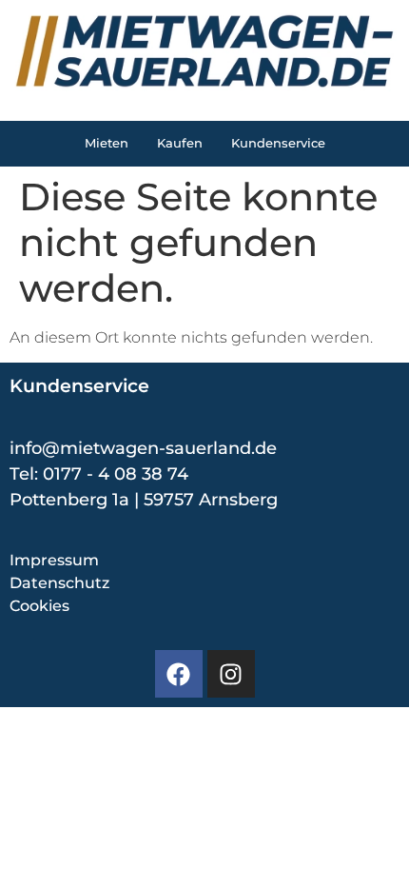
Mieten (106, 143)
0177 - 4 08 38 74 (115, 473)
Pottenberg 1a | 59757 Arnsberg (144, 499)
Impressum (54, 560)
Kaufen (180, 143)
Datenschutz (59, 583)
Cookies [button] (39, 606)
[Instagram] (231, 674)
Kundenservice (278, 143)
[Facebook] (179, 674)
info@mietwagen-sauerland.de (143, 448)
